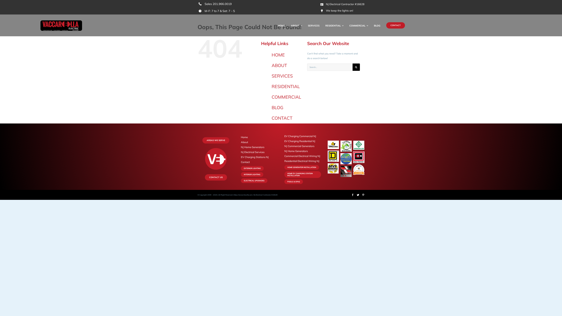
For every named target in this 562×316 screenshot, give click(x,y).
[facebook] (353, 195)
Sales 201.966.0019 (218, 4)
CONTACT (282, 118)
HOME (278, 55)
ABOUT (279, 65)
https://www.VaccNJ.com (243, 195)
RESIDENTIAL (286, 86)
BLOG (277, 107)
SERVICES (282, 76)
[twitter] (358, 195)
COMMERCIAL (286, 97)
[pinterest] (363, 195)
